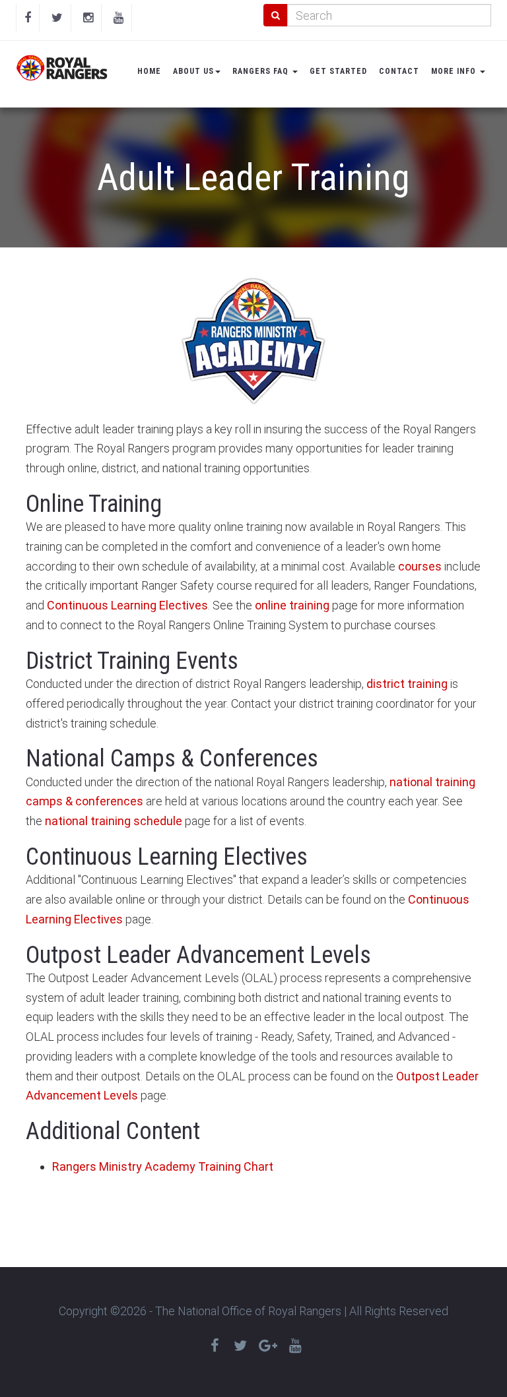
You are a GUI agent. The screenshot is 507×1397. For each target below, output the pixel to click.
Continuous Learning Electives (127, 605)
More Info (455, 71)
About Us (193, 71)
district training (407, 684)
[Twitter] (57, 18)
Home (149, 71)
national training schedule (113, 821)
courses (420, 566)
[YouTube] (118, 18)
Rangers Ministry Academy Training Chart (162, 1166)
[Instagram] (88, 18)
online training (292, 605)
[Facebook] (28, 18)
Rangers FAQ (261, 71)
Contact (399, 71)
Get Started (338, 71)
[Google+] (268, 1346)
